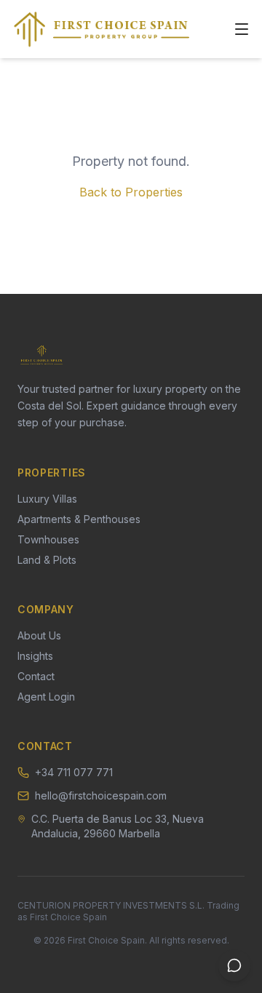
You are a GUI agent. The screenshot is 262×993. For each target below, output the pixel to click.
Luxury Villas (47, 498)
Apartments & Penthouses (78, 519)
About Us (39, 635)
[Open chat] (234, 965)
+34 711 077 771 (74, 772)
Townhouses (48, 539)
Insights (35, 656)
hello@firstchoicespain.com (101, 795)
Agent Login (46, 696)
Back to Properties (131, 192)
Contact (36, 676)
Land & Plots (46, 560)
